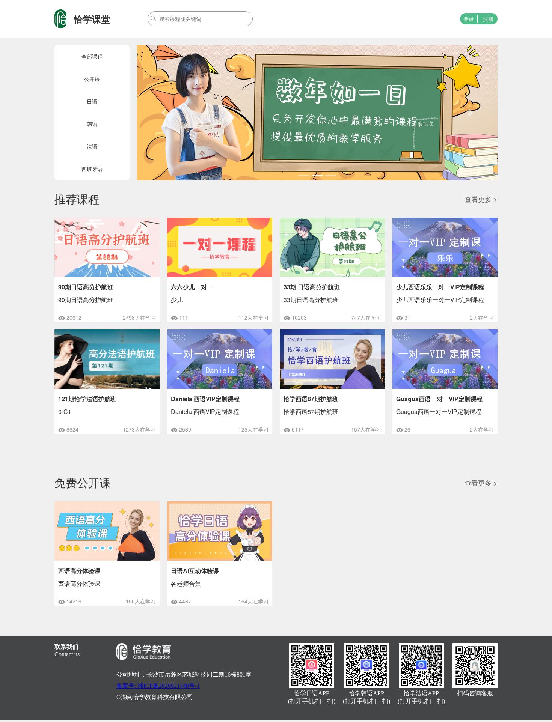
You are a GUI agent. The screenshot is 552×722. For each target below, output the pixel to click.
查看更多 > (481, 199)
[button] (164, 112)
